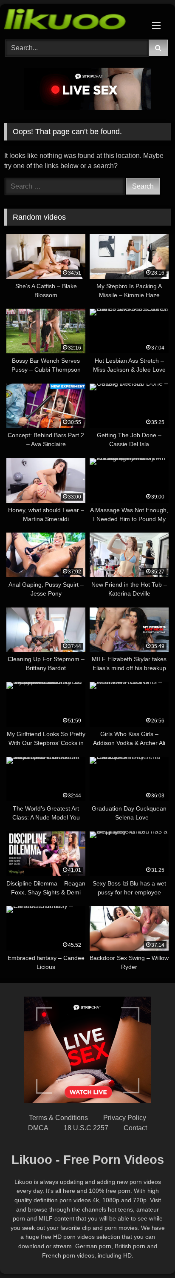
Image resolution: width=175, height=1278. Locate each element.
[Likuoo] (71, 21)
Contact (135, 1128)
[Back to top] (148, 1252)
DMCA (38, 1128)
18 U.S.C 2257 (86, 1128)
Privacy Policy (124, 1117)
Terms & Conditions (58, 1117)
